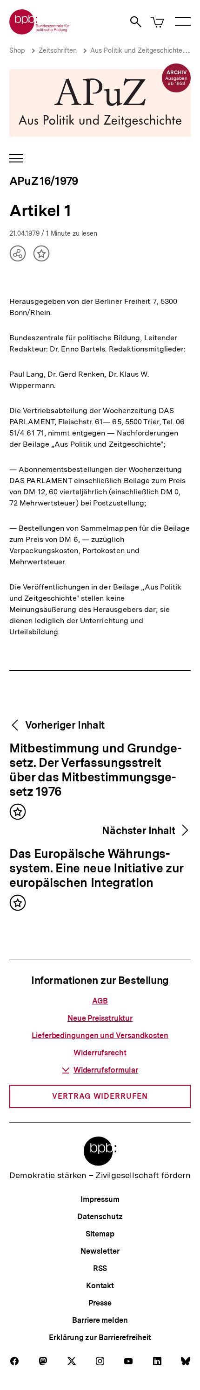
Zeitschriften (58, 50)
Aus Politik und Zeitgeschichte (136, 50)
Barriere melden (100, 1320)
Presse (99, 1303)
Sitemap (100, 1233)
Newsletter (99, 1251)
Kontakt (100, 1285)
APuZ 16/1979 (43, 181)
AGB (100, 1001)
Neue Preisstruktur (100, 1018)
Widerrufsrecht (100, 1052)
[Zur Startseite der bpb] (39, 31)
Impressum (99, 1199)
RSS (100, 1268)
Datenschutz (99, 1216)
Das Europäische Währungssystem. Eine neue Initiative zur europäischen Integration (96, 868)
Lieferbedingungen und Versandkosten (100, 1035)
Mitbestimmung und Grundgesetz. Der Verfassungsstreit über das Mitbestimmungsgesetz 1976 (95, 770)
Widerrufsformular (105, 1070)
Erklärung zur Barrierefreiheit (100, 1337)
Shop (17, 50)
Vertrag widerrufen (99, 1096)
